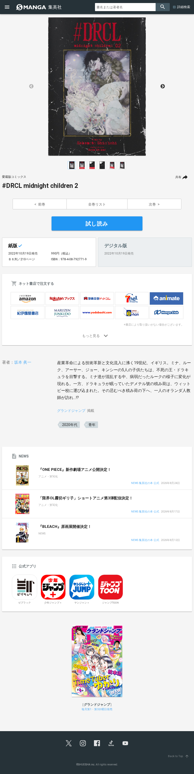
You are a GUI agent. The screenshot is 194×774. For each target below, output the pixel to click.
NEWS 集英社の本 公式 (145, 483)
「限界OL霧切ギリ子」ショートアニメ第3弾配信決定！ (85, 498)
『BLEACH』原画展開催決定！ (64, 526)
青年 (91, 425)
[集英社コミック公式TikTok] (111, 743)
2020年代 (69, 425)
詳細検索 (183, 7)
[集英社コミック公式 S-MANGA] (39, 7)
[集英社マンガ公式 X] (69, 743)
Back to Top (178, 756)
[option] (97, 86)
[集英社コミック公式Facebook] (97, 743)
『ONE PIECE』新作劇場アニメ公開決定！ (74, 469)
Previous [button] (31, 86)
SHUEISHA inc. (86, 764)
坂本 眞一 (22, 362)
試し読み (97, 224)
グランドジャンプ (71, 411)
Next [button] (163, 86)
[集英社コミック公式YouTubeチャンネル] (125, 743)
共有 (178, 177)
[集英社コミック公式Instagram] (83, 743)
